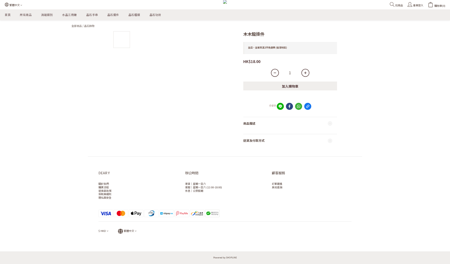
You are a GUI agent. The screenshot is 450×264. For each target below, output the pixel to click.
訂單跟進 (277, 184)
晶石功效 (155, 15)
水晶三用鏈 (69, 15)
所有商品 (26, 15)
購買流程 (103, 187)
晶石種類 (134, 15)
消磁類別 (47, 15)
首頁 (8, 15)
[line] (280, 106)
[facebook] (289, 106)
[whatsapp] (298, 106)
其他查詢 (277, 187)
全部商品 (76, 26)
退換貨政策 (104, 191)
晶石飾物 (89, 26)
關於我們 (103, 184)
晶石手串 (92, 15)
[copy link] (307, 106)
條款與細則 (104, 194)
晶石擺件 (113, 15)
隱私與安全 (104, 197)
